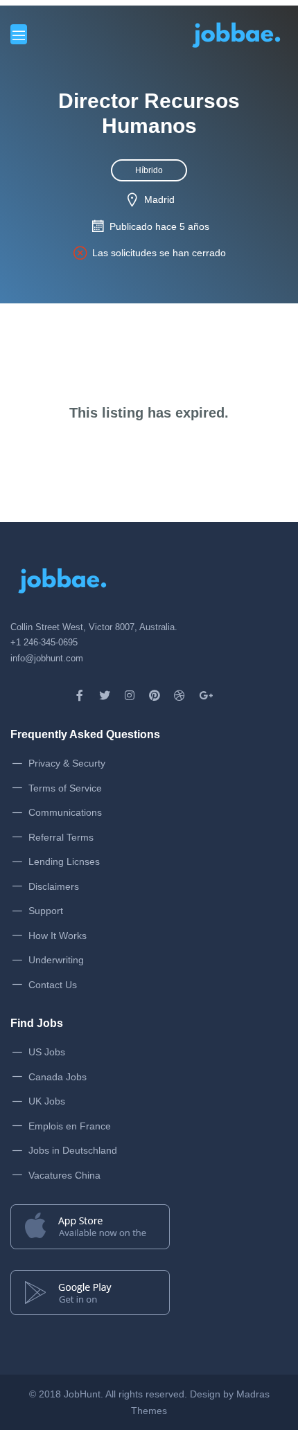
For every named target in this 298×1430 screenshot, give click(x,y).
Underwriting (56, 959)
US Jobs (46, 1051)
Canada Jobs (57, 1076)
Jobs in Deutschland (72, 1150)
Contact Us (52, 984)
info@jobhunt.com (46, 658)
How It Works (57, 935)
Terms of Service (65, 788)
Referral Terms (61, 837)
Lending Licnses (64, 861)
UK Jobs (46, 1101)
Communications (65, 812)
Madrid (159, 199)
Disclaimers (53, 886)
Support (45, 910)
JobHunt (82, 1394)
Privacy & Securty (66, 763)
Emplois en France (69, 1126)
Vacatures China (64, 1175)
